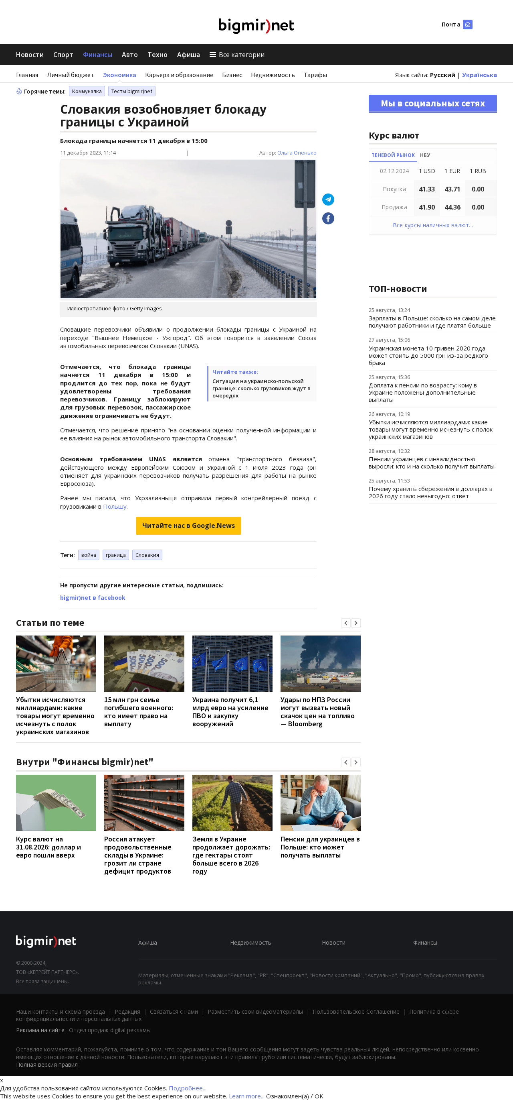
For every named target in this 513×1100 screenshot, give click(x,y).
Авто (130, 54)
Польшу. (115, 506)
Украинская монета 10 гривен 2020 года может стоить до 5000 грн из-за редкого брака (428, 355)
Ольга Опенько (297, 152)
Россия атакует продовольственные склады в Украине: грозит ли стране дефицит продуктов (138, 855)
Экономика (119, 75)
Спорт (63, 54)
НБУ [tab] (425, 155)
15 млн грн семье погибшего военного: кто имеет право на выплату (138, 711)
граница (116, 554)
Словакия (147, 554)
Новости (30, 54)
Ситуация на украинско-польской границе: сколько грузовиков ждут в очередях (261, 388)
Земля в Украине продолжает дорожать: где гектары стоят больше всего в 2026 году (231, 855)
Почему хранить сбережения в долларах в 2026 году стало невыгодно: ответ (431, 492)
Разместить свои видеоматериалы (255, 1011)
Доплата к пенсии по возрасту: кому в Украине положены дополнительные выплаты (423, 392)
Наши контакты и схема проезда (60, 1011)
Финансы (97, 54)
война (88, 554)
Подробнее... (187, 1088)
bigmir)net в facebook (92, 597)
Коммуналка (87, 91)
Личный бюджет (70, 75)
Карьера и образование (179, 75)
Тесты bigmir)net (131, 91)
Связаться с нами (174, 1011)
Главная (27, 75)
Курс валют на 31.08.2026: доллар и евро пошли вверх (48, 847)
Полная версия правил (47, 1064)
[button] (346, 623)
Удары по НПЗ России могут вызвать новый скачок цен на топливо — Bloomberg (318, 711)
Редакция (127, 1011)
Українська (479, 75)
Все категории (242, 54)
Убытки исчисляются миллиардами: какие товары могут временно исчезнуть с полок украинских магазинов (55, 715)
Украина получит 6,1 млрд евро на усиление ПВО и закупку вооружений (230, 711)
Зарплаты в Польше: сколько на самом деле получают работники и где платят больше (432, 321)
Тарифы (315, 75)
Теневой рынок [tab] (393, 155)
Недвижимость (273, 75)
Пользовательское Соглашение (356, 1011)
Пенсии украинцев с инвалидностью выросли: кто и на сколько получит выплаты (432, 462)
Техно (157, 54)
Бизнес (232, 75)
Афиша (188, 54)
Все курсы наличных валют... (433, 225)
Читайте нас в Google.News (188, 525)
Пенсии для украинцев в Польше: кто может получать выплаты (320, 847)
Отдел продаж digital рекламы (110, 1030)
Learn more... (247, 1096)
